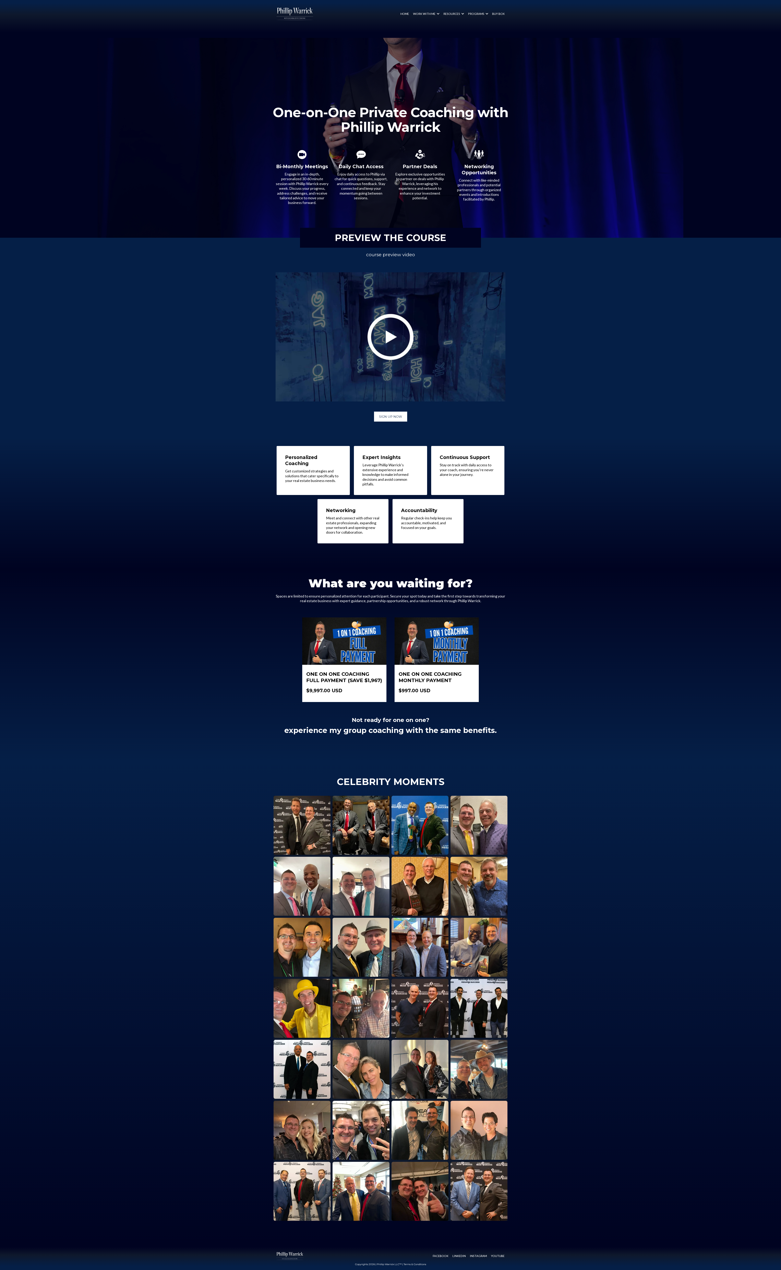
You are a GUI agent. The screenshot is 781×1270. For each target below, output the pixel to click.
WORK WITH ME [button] (424, 13)
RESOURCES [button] (452, 13)
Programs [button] (476, 13)
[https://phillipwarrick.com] (289, 1256)
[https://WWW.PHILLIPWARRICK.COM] (294, 14)
